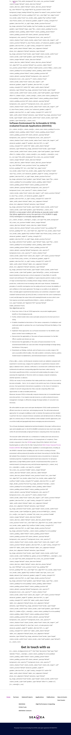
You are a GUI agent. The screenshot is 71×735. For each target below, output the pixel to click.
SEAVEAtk (22, 704)
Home (8, 697)
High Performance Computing (45, 704)
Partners (16, 697)
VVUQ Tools (22, 707)
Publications (51, 697)
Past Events (61, 700)
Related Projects (27, 697)
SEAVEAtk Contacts (25, 711)
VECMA (29, 442)
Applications (40, 697)
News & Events (62, 697)
